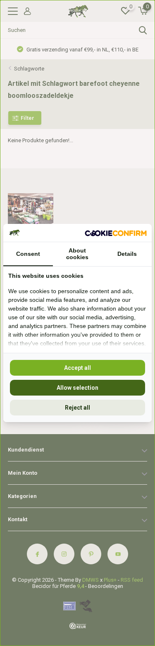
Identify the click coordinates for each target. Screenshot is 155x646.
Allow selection (77, 387)
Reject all (77, 407)
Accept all (77, 367)
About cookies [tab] (77, 253)
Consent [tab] (28, 253)
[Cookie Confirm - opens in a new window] (116, 232)
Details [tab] (127, 253)
